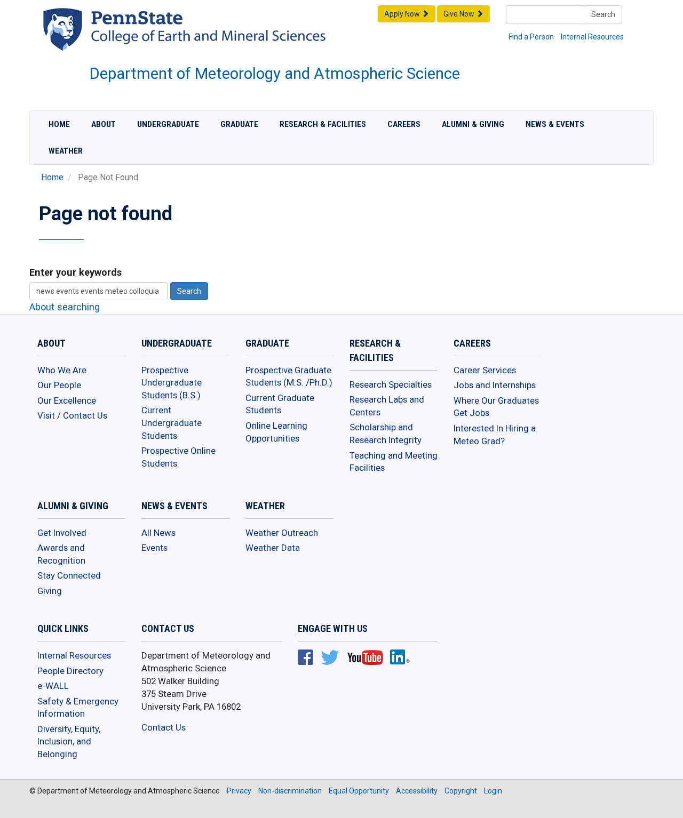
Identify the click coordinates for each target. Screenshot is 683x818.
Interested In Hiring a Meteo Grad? (495, 434)
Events (154, 547)
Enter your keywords (75, 272)
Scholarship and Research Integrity (386, 433)
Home (59, 124)
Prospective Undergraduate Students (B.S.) (171, 382)
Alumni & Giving (473, 124)
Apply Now (403, 14)
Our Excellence (66, 400)
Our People (59, 385)
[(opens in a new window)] (210, 39)
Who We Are (61, 370)
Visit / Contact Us (72, 415)
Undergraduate (168, 124)
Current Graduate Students (279, 404)
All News (158, 532)
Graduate (239, 124)
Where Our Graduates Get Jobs (496, 407)
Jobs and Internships (495, 385)
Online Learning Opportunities (276, 432)
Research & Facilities (323, 124)
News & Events (555, 124)
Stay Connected (69, 575)
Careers (403, 124)
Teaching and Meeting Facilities (394, 462)
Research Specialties (391, 384)
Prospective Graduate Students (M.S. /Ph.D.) (288, 376)
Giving (49, 591)
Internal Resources (592, 37)
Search (603, 14)
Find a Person (531, 37)
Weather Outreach (281, 532)
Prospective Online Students (178, 457)
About (103, 124)
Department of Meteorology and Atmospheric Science (275, 74)
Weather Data (272, 547)
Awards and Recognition (61, 554)
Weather (66, 151)
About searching (64, 306)
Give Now (459, 14)
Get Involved (61, 532)
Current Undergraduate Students (171, 422)
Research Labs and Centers (387, 406)
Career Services (485, 370)
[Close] (13, 806)
